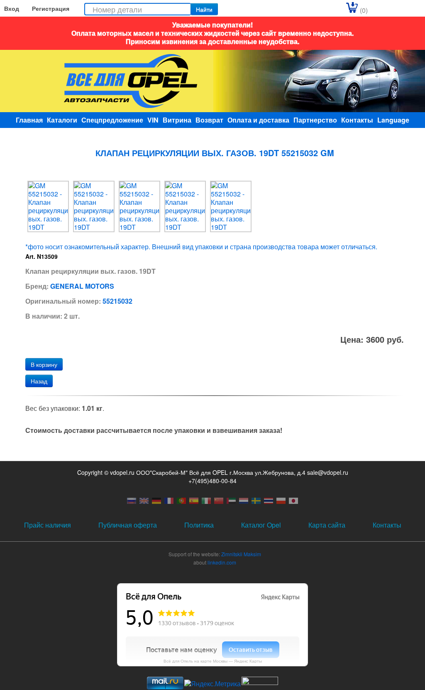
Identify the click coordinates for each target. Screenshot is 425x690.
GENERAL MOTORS (82, 286)
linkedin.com (222, 562)
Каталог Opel (261, 525)
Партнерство (315, 120)
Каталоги (62, 120)
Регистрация (50, 8)
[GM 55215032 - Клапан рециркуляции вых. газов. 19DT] (48, 205)
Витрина (177, 120)
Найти (204, 9)
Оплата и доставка (258, 120)
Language (393, 120)
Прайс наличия (47, 525)
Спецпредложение (112, 120)
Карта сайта (326, 525)
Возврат (209, 120)
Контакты (357, 120)
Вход (11, 8)
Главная (29, 120)
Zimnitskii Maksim (241, 553)
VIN (153, 120)
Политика (199, 525)
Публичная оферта (127, 525)
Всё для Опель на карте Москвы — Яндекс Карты (213, 661)
